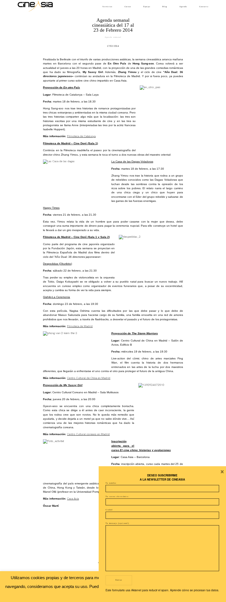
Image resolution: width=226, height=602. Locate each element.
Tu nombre (111, 483)
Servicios (107, 6)
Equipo (146, 6)
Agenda (183, 6)
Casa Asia (73, 498)
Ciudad (109, 510)
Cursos (128, 6)
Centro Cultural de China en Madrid (88, 378)
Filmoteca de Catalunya (81, 136)
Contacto (203, 6)
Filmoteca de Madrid (80, 326)
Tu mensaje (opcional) (117, 523)
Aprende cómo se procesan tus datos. (194, 590)
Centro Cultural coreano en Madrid (88, 434)
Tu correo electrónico (117, 496)
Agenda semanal (113, 37)
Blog (164, 6)
